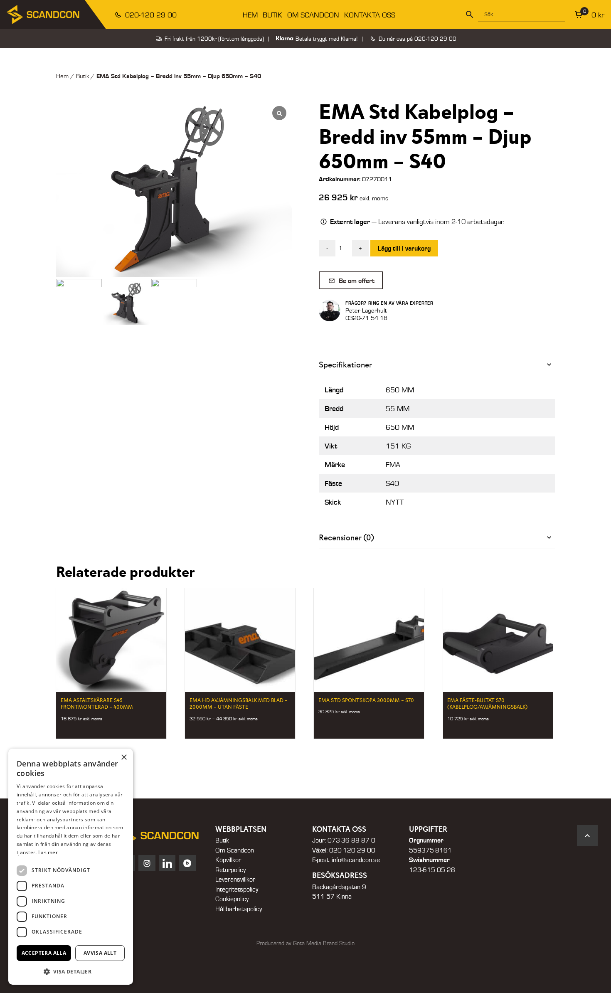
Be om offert (355, 280)
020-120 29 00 (150, 15)
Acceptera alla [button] (44, 952)
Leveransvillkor (235, 879)
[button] (71, 971)
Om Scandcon (313, 15)
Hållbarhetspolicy (238, 908)
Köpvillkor (228, 859)
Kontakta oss (369, 15)
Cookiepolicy (232, 898)
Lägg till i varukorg (404, 248)
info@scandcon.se (356, 859)
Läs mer (48, 852)
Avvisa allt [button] (100, 952)
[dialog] (70, 867)
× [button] (124, 757)
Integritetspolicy (236, 889)
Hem (250, 15)
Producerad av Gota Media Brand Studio (305, 943)
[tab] (437, 364)
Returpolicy (230, 869)
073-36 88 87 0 (351, 840)
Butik (272, 15)
